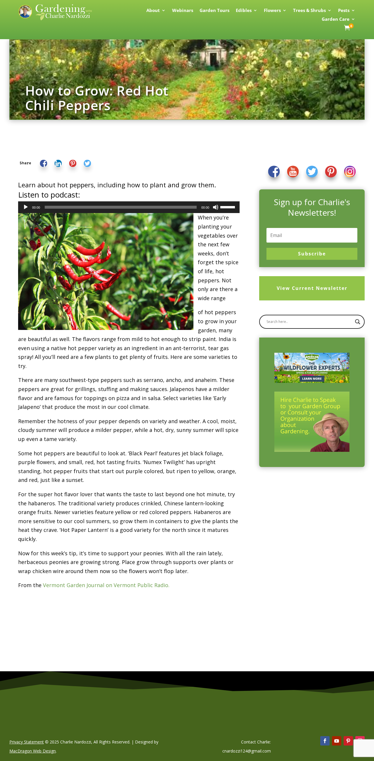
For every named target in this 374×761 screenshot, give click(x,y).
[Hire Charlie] (311, 422)
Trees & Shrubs (309, 10)
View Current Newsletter (312, 288)
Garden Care (335, 19)
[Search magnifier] (358, 322)
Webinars (182, 10)
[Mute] (216, 207)
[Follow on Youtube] (336, 741)
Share (25, 163)
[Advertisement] (303, 519)
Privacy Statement (26, 742)
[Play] (26, 207)
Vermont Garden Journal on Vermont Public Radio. (106, 585)
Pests (343, 10)
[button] (25, 163)
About (153, 10)
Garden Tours (214, 10)
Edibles (244, 10)
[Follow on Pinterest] (348, 741)
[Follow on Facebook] (325, 741)
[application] (129, 207)
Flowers (272, 10)
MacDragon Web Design (32, 751)
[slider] (228, 206)
